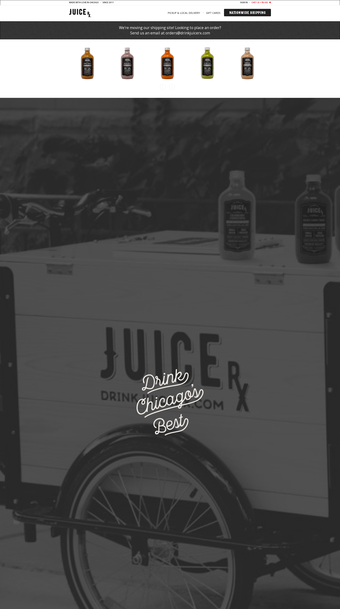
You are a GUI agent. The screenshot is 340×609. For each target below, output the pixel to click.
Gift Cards (213, 13)
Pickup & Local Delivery (184, 13)
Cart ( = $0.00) (259, 2)
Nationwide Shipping (247, 13)
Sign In (244, 2)
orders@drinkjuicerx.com (188, 32)
